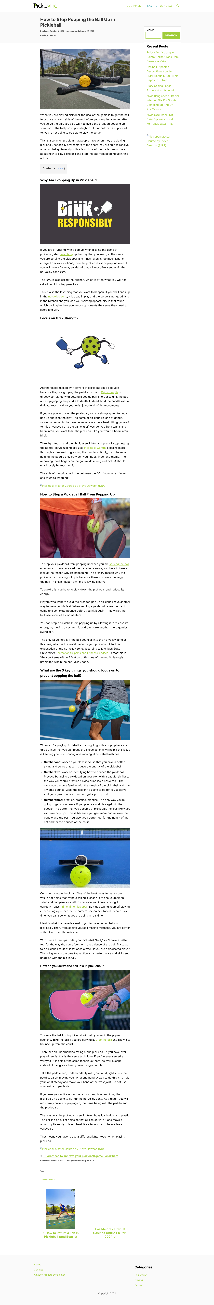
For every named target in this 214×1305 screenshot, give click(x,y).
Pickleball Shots (48, 1179)
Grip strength (109, 392)
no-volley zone (57, 296)
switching (66, 254)
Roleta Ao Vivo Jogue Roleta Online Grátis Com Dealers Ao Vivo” (163, 57)
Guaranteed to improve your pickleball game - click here (80, 1156)
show (60, 168)
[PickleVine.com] (55, 6)
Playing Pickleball (48, 35)
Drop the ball (103, 1039)
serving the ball (119, 564)
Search (150, 30)
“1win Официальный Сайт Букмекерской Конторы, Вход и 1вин (161, 119)
